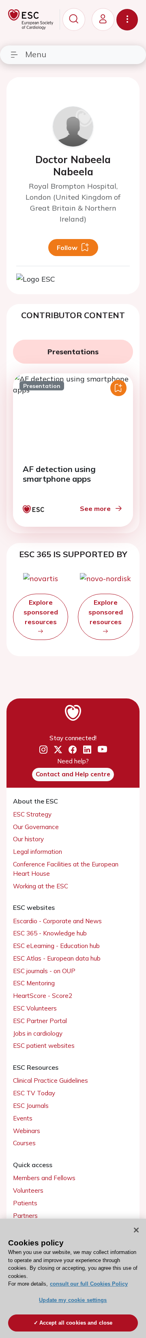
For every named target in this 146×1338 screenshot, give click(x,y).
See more (95, 508)
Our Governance (36, 827)
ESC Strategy (32, 814)
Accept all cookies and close (76, 1323)
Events (22, 1118)
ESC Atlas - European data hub (57, 958)
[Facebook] (73, 750)
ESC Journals (31, 1106)
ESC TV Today (34, 1093)
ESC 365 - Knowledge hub (50, 933)
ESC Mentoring (34, 983)
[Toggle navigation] (127, 19)
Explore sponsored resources (41, 612)
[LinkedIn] (87, 750)
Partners (25, 1215)
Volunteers (28, 1190)
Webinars (26, 1131)
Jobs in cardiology (37, 1033)
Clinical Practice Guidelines (50, 1080)
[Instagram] (43, 750)
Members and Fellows (44, 1178)
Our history (28, 839)
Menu (35, 54)
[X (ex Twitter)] (58, 750)
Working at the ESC (40, 886)
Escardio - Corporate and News (57, 921)
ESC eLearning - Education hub (56, 946)
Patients (25, 1203)
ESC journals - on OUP (44, 971)
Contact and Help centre (73, 774)
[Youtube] (102, 750)
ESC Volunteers (35, 1008)
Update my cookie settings (73, 1300)
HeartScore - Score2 (42, 996)
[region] (73, 1278)
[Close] (136, 1230)
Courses (24, 1143)
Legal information (37, 851)
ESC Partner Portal (40, 1021)
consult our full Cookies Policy (89, 1284)
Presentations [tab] (73, 351)
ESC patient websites (44, 1045)
